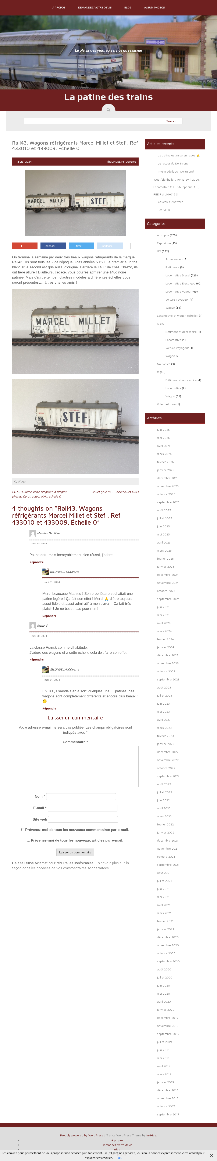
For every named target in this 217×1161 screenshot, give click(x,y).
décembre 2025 (167, 478)
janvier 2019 (165, 1082)
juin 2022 (163, 800)
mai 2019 (163, 1058)
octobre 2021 (166, 856)
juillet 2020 (164, 977)
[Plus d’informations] (128, 246)
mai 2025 (163, 534)
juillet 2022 (164, 792)
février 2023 (165, 735)
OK (120, 1158)
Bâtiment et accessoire (181, 331)
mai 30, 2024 (39, 635)
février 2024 (165, 639)
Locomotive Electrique (180, 283)
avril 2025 (164, 542)
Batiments (172, 267)
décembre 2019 (167, 1017)
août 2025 (164, 510)
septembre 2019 (168, 1034)
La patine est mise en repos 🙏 (179, 155)
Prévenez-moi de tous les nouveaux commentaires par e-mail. (77, 830)
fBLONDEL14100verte (121, 161)
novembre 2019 (167, 1025)
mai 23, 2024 (39, 543)
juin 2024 (163, 607)
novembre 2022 (168, 760)
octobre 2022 (166, 768)
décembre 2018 (167, 1090)
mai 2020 (163, 993)
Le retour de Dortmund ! (174, 163)
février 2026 (165, 462)
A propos (58, 7)
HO (159, 251)
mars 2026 (164, 454)
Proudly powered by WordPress (81, 1135)
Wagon (22, 481)
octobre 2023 (166, 671)
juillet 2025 (164, 518)
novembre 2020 (168, 945)
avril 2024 (164, 623)
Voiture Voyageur (177, 348)
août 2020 (164, 969)
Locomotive (173, 339)
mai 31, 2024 (52, 679)
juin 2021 (163, 889)
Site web (40, 819)
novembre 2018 (167, 1098)
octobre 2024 (166, 590)
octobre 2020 (166, 953)
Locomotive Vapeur (179, 291)
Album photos (154, 7)
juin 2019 (163, 1050)
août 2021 (164, 872)
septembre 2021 (168, 864)
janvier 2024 (165, 647)
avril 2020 (164, 1001)
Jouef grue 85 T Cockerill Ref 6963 (115, 491)
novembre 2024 (168, 582)
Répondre (36, 562)
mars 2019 (164, 1074)
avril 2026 (164, 445)
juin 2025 (163, 526)
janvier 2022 (165, 832)
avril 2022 (164, 808)
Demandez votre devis (95, 7)
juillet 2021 (164, 880)
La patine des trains (108, 96)
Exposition (164, 243)
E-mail (40, 808)
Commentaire (75, 742)
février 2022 (165, 824)
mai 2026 (163, 437)
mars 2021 (164, 913)
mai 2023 (163, 711)
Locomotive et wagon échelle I (177, 315)
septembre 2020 (168, 961)
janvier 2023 (165, 744)
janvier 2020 (165, 1009)
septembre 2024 (168, 599)
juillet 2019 (164, 1042)
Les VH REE (165, 210)
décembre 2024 (167, 574)
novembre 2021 (167, 848)
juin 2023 (163, 703)
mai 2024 (163, 615)
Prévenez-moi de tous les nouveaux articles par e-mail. (77, 840)
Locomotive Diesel (178, 275)
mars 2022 (164, 816)
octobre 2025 (166, 494)
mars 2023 (164, 727)
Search (171, 121)
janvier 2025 (165, 566)
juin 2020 (163, 985)
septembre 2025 (168, 502)
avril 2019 (163, 1066)
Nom (40, 796)
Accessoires (174, 259)
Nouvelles (163, 364)
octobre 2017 (166, 1106)
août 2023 (164, 687)
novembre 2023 (168, 663)
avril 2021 (163, 905)
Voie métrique (166, 404)
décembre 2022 (167, 752)
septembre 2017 (168, 1114)
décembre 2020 (168, 937)
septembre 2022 (168, 776)
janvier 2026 (165, 470)
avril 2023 (164, 719)
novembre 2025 (168, 486)
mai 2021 (163, 897)
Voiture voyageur (177, 299)
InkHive (151, 1135)
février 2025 (165, 558)
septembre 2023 (168, 679)
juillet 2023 (164, 695)
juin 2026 (163, 429)
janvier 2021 (165, 929)
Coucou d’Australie (170, 201)
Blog (127, 7)
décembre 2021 (167, 840)
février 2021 (165, 921)
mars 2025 (164, 550)
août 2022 (164, 784)
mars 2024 (164, 631)
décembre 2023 (167, 655)
